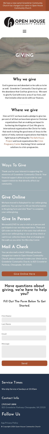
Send (25, 363)
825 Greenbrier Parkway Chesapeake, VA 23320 (24, 407)
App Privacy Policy (9, 423)
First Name (6, 316)
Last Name (6, 324)
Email (4, 334)
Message (5, 344)
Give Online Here (24, 273)
